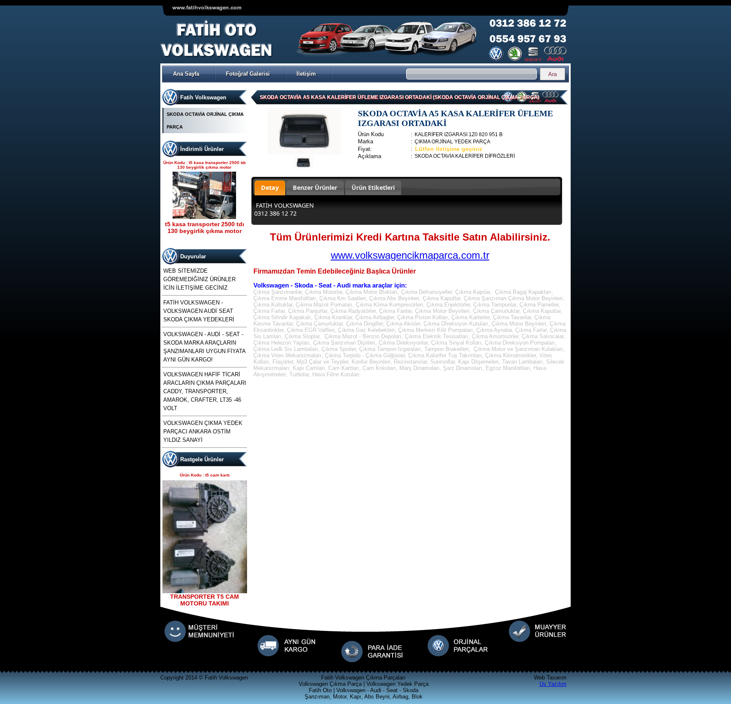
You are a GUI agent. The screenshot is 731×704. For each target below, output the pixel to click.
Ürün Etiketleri (373, 188)
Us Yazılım (552, 684)
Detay (270, 188)
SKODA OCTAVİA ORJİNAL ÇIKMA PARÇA (205, 120)
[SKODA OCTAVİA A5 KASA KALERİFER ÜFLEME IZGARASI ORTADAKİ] (304, 152)
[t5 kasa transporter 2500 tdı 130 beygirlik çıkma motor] (204, 217)
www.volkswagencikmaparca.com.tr (410, 255)
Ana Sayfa (186, 74)
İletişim (306, 74)
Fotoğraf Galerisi (248, 74)
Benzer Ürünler (315, 188)
